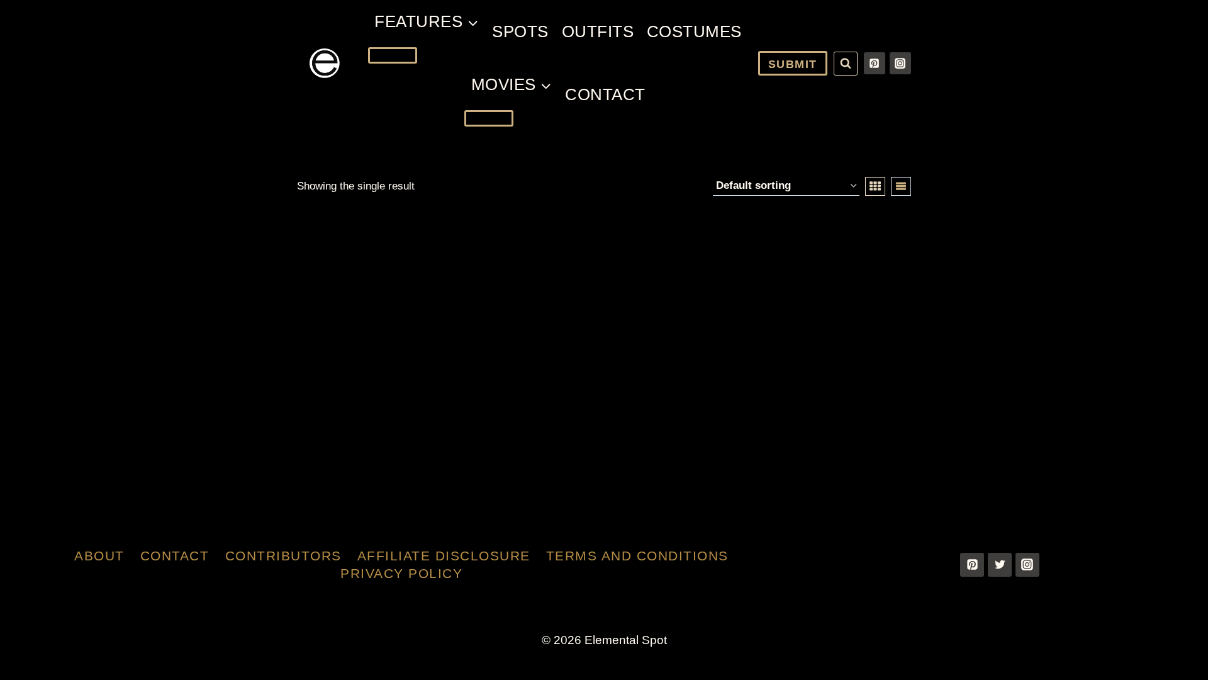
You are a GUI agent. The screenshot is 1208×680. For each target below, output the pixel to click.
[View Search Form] (846, 64)
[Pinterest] (874, 63)
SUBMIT (792, 64)
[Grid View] (875, 186)
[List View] (901, 186)
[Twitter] (1000, 565)
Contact (605, 94)
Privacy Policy (401, 573)
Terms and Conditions (637, 555)
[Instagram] (900, 63)
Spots (520, 31)
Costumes (694, 31)
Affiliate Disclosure (443, 555)
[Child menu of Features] (392, 55)
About (99, 555)
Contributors (283, 555)
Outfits (598, 31)
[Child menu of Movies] (488, 118)
